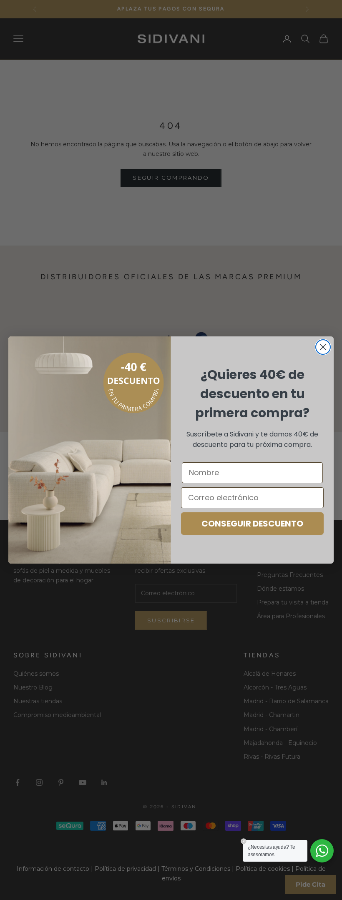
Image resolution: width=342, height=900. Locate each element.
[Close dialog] (323, 347)
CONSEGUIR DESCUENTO (252, 523)
